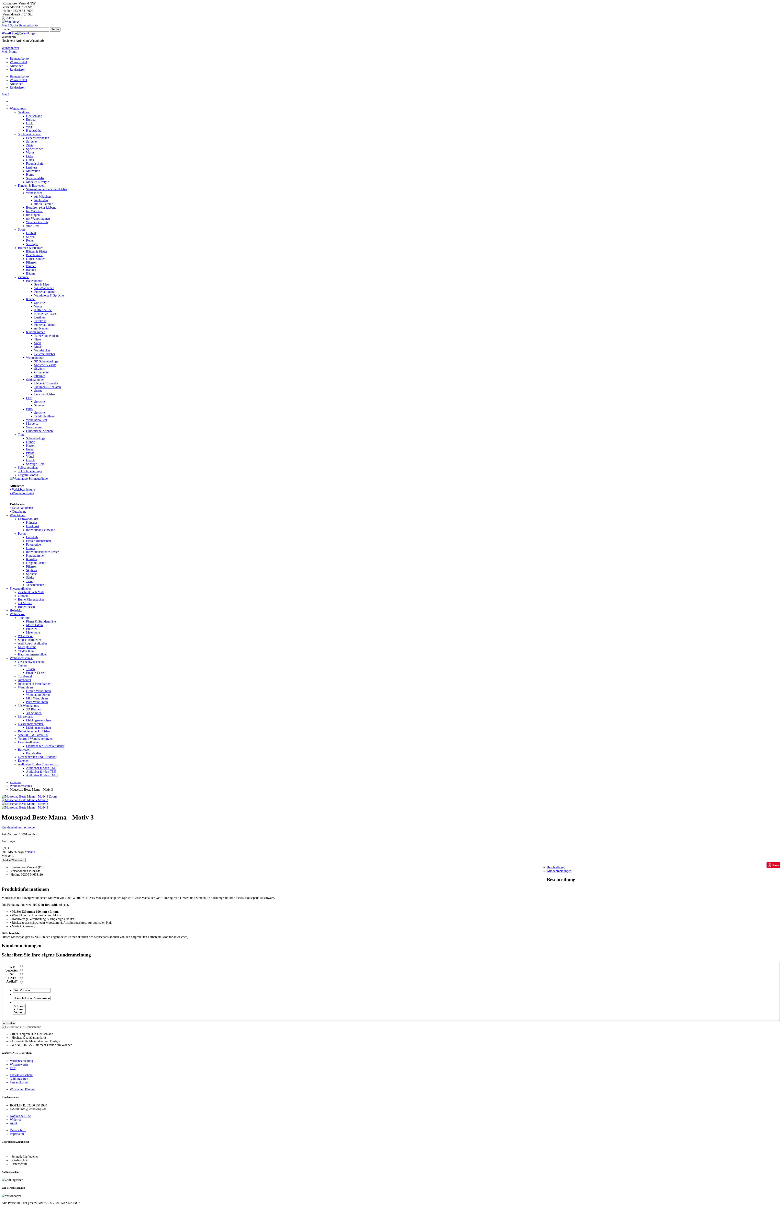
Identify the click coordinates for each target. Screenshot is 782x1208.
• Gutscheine (18, 511)
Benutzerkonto (19, 58)
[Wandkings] (10, 21)
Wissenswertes (19, 1064)
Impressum (17, 1134)
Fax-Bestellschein (21, 1075)
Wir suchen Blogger (22, 1089)
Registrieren (17, 69)
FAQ (13, 1068)
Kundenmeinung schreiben (19, 827)
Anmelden (16, 66)
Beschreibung (556, 867)
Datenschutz (18, 1130)
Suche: (6, 29)
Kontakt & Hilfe (20, 1116)
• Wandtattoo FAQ (22, 493)
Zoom (53, 796)
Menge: (6, 855)
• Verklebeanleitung (22, 489)
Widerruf (15, 1119)
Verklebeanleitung (21, 1060)
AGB (13, 1123)
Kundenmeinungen (559, 871)
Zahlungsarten (19, 1078)
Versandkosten (19, 1082)
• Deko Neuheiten (21, 508)
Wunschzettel (18, 62)
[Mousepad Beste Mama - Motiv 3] (25, 800)
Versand (30, 851)
